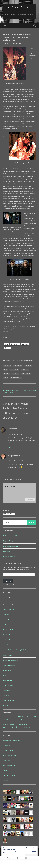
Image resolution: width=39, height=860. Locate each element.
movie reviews (33, 722)
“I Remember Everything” (10, 546)
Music (4, 724)
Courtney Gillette (8, 750)
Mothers (25, 369)
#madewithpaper (7, 716)
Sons (6, 377)
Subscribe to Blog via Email (13, 563)
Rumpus (5, 770)
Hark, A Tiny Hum (8, 609)
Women (22, 727)
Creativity (5, 719)
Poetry (16, 724)
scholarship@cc (8, 670)
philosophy (12, 724)
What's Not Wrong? (9, 685)
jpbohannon (17, 43)
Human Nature (25, 719)
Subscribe (8, 581)
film (5, 369)
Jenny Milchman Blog (9, 755)
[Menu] (5, 25)
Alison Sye (6, 645)
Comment (30, 499)
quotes (26, 724)
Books (8, 360)
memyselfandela (14, 455)
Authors (20, 717)
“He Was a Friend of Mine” (11, 536)
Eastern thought (13, 719)
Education (18, 719)
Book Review (27, 717)
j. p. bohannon (19, 7)
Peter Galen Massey (9, 665)
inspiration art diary (9, 700)
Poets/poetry (21, 724)
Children (7, 365)
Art (16, 716)
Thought (4, 727)
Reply (9, 447)
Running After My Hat (10, 775)
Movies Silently (7, 655)
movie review (21, 360)
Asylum (5, 675)
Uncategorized (13, 727)
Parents (16, 373)
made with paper (18, 722)
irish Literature (30, 719)
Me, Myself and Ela (9, 765)
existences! (6, 640)
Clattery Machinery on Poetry (12, 740)
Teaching (30, 724)
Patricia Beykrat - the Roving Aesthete (15, 650)
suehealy (5, 705)
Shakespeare (29, 360)
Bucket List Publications (10, 660)
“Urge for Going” (8, 541)
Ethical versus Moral (29, 390)
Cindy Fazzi (6, 625)
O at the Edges (7, 635)
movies (6, 373)
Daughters (18, 365)
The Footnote (16, 377)
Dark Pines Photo (8, 630)
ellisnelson (6, 695)
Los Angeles (12, 722)
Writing (31, 727)
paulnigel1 (6, 614)
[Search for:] (19, 522)
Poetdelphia (6, 690)
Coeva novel (6, 745)
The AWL (6, 780)
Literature (13, 360)
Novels (8, 724)
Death (9, 719)
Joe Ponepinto (7, 680)
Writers (25, 727)
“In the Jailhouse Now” (10, 556)
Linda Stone (6, 760)
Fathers (28, 365)
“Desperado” (7, 551)
